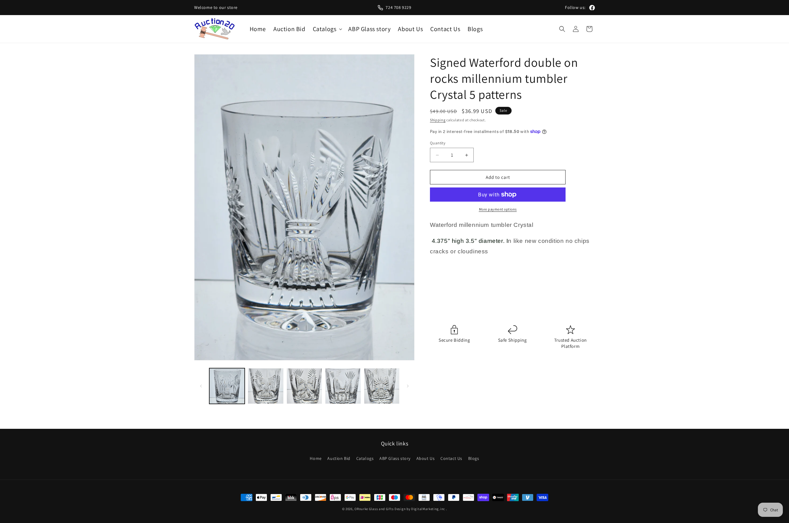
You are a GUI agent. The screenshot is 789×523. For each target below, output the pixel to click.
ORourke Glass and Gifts (374, 509)
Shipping (438, 120)
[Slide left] (201, 386)
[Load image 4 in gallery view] (343, 386)
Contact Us (451, 458)
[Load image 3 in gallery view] (304, 386)
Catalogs (365, 458)
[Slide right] (408, 386)
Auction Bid (338, 458)
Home (315, 458)
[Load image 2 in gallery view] (265, 386)
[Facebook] (592, 7)
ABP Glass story (395, 458)
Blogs (473, 458)
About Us (425, 458)
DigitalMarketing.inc (428, 509)
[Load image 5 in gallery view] (381, 386)
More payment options (498, 209)
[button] (327, 29)
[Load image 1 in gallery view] (227, 386)
